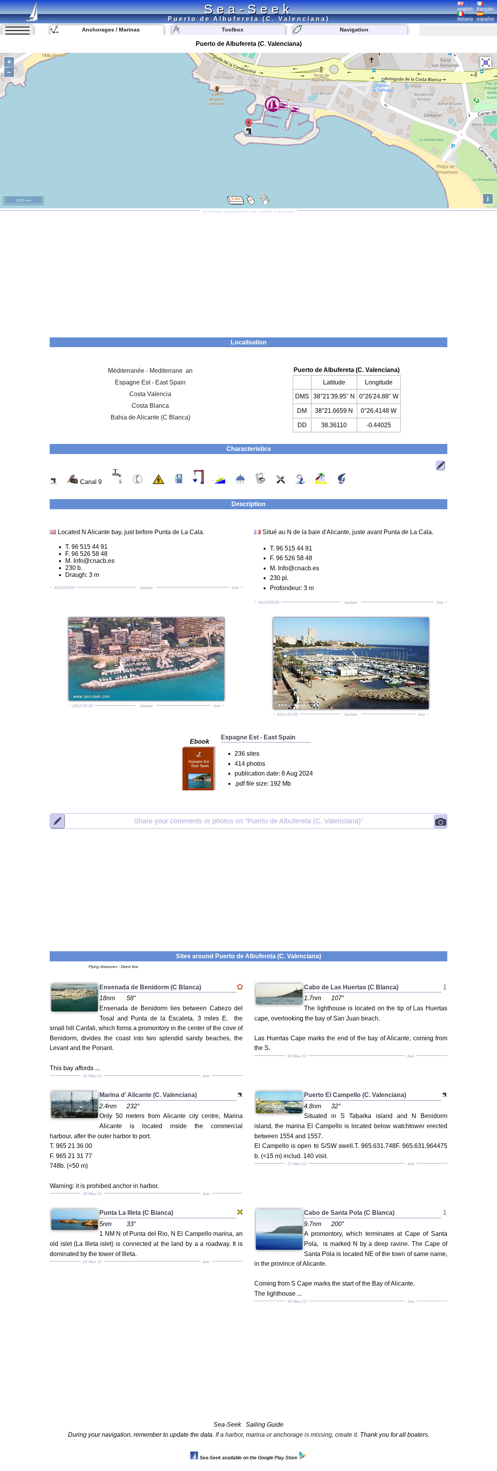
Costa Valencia (150, 394)
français (485, 9)
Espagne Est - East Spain (150, 382)
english (465, 9)
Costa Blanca (150, 405)
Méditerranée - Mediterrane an (150, 370)
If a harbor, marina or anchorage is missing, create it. (286, 1434)
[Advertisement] (248, 271)
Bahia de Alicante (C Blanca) (150, 417)
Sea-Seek (248, 9)
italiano (465, 19)
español (485, 19)
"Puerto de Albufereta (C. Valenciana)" (248, 821)
